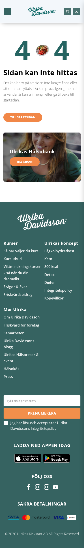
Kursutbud (13, 258)
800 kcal (51, 266)
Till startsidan (22, 117)
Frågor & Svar (15, 286)
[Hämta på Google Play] (56, 458)
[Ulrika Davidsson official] (37, 487)
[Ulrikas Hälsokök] (55, 487)
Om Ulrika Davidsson (22, 317)
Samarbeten (14, 333)
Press (8, 376)
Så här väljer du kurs (21, 251)
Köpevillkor (54, 298)
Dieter (49, 282)
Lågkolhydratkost (59, 251)
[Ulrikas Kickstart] (46, 487)
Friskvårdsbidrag (18, 294)
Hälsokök (11, 368)
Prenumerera (42, 413)
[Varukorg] (67, 11)
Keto (48, 258)
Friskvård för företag (21, 325)
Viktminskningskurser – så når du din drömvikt (22, 272)
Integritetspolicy (58, 290)
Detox (49, 274)
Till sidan (25, 162)
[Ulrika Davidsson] (29, 487)
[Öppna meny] (7, 11)
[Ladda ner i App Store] (27, 458)
